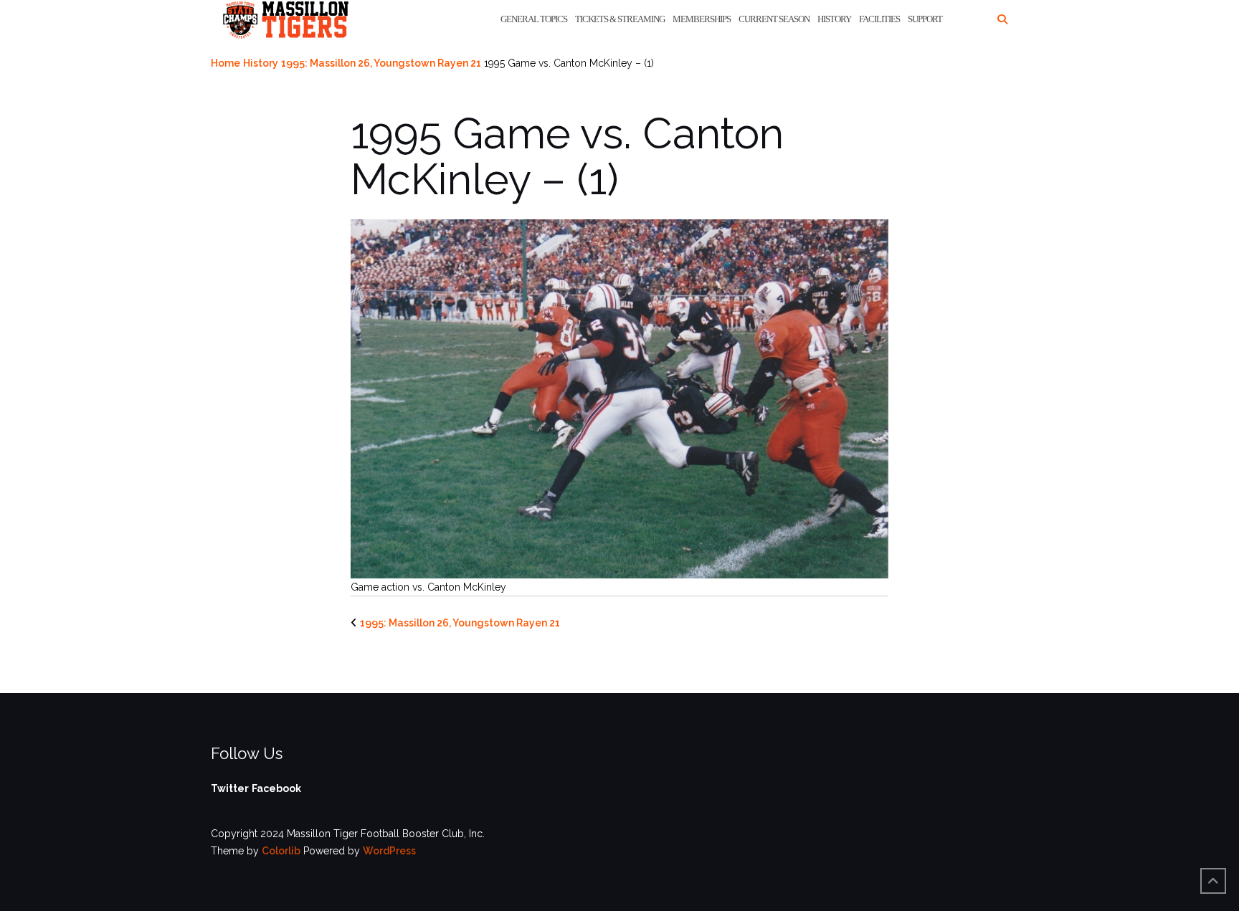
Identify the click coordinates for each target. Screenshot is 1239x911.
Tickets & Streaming (620, 19)
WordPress (389, 851)
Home (225, 63)
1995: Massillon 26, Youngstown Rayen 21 (381, 63)
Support (925, 19)
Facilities (879, 19)
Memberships (702, 19)
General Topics (533, 19)
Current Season (774, 19)
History (834, 19)
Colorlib (281, 851)
